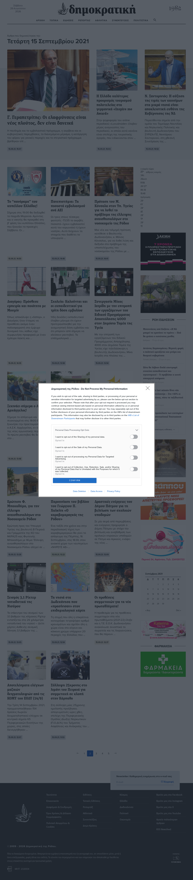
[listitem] (96, 430)
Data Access (96, 491)
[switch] (134, 437)
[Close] (149, 389)
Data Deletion (79, 491)
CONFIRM (74, 480)
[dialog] (96, 440)
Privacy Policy (113, 491)
